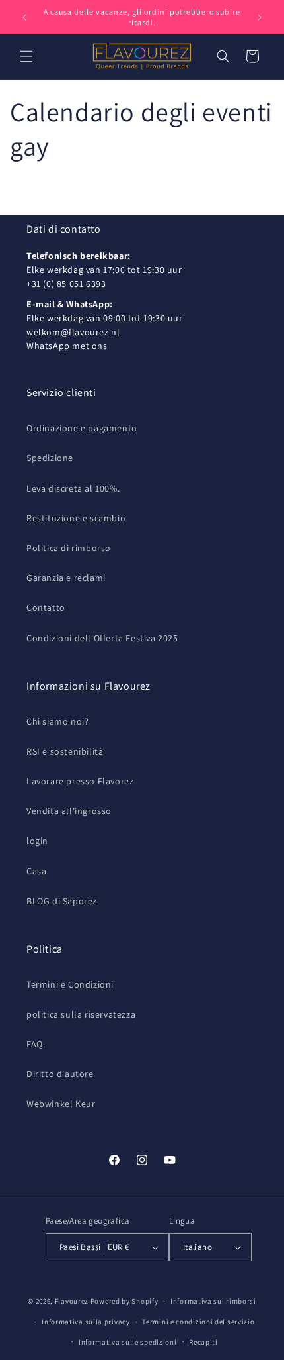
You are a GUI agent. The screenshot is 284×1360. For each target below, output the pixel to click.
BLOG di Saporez (61, 901)
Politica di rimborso (68, 548)
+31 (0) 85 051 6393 (66, 283)
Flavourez (72, 1301)
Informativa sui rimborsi (213, 1301)
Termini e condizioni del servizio (198, 1321)
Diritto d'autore (60, 1074)
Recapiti (203, 1342)
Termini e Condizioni (70, 984)
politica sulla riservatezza (80, 1014)
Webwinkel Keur (60, 1104)
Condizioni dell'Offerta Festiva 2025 (102, 638)
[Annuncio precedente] (24, 17)
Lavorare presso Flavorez (79, 781)
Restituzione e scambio (75, 518)
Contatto (45, 607)
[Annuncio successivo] (259, 17)
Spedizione (49, 458)
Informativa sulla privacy (86, 1321)
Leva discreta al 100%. (73, 488)
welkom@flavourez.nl (73, 332)
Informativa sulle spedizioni (128, 1342)
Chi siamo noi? (57, 721)
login (37, 841)
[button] (26, 56)
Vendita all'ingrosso (69, 811)
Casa (36, 871)
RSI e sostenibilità (64, 751)
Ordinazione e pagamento (81, 428)
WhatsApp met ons (67, 346)
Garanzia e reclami (66, 578)
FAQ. (35, 1044)
